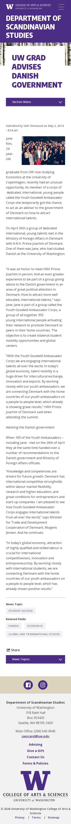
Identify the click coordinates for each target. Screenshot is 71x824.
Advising (35, 744)
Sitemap (53, 817)
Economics (35, 625)
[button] (43, 164)
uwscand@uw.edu (35, 736)
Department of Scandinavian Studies (33, 26)
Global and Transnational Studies (34, 634)
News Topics (20, 659)
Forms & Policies (35, 763)
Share (15, 650)
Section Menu (21, 102)
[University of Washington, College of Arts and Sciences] (28, 7)
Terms (36, 817)
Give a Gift (35, 751)
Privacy (20, 817)
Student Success (21, 610)
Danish (14, 625)
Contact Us (35, 757)
